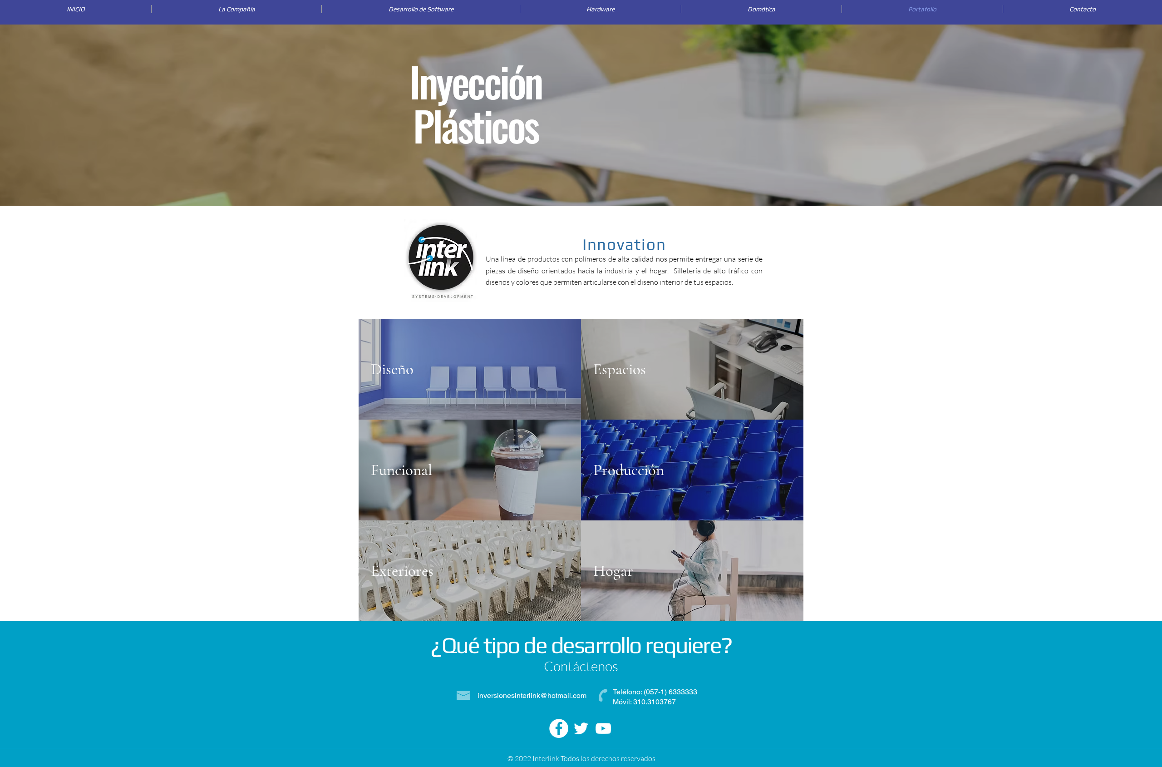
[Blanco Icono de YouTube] (603, 728)
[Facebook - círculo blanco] (558, 728)
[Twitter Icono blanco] (581, 728)
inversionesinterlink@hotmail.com (532, 695)
